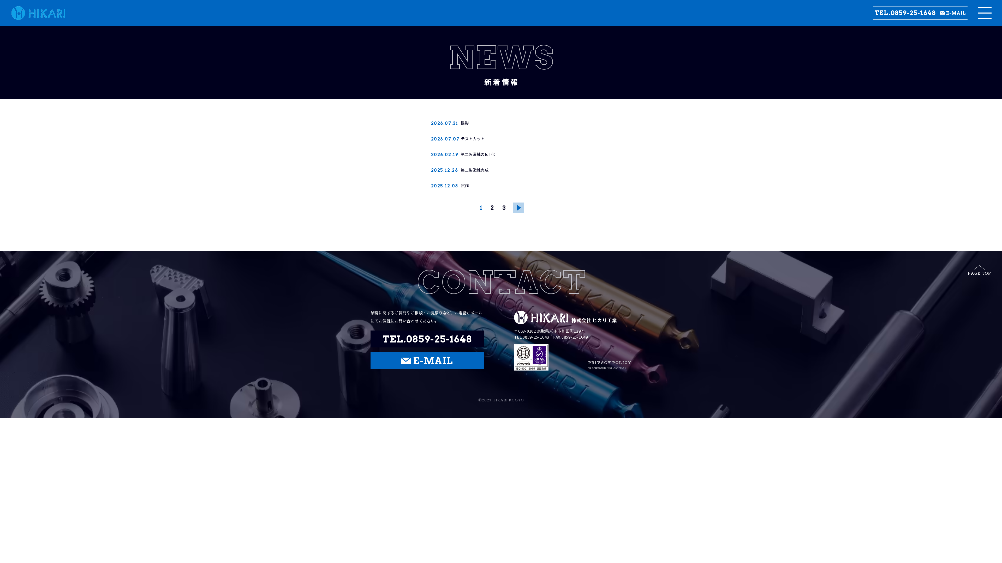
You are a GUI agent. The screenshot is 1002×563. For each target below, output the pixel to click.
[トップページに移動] (32, 13)
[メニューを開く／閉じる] (985, 13)
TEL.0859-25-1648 (905, 13)
